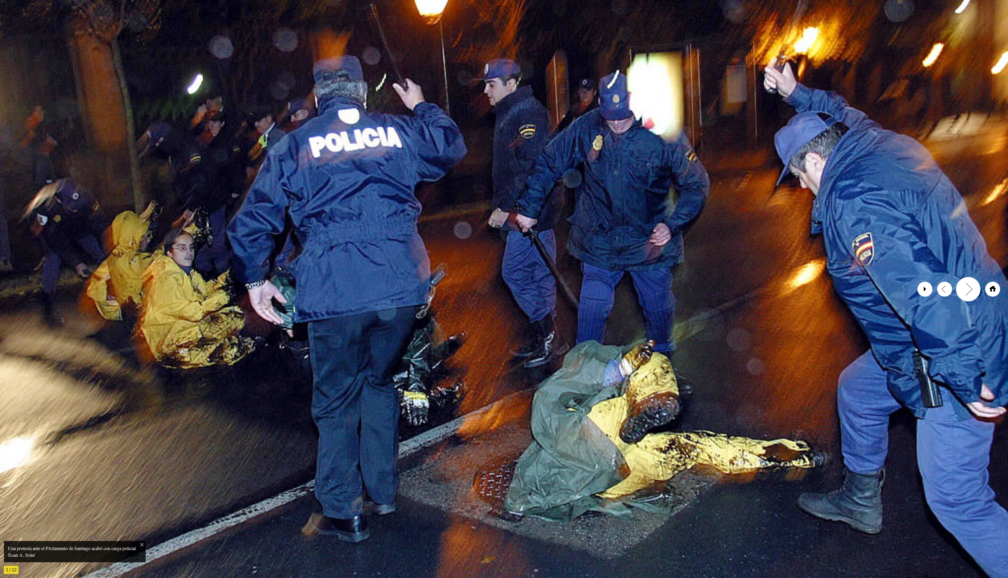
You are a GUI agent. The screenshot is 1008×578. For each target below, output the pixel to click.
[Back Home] (992, 289)
